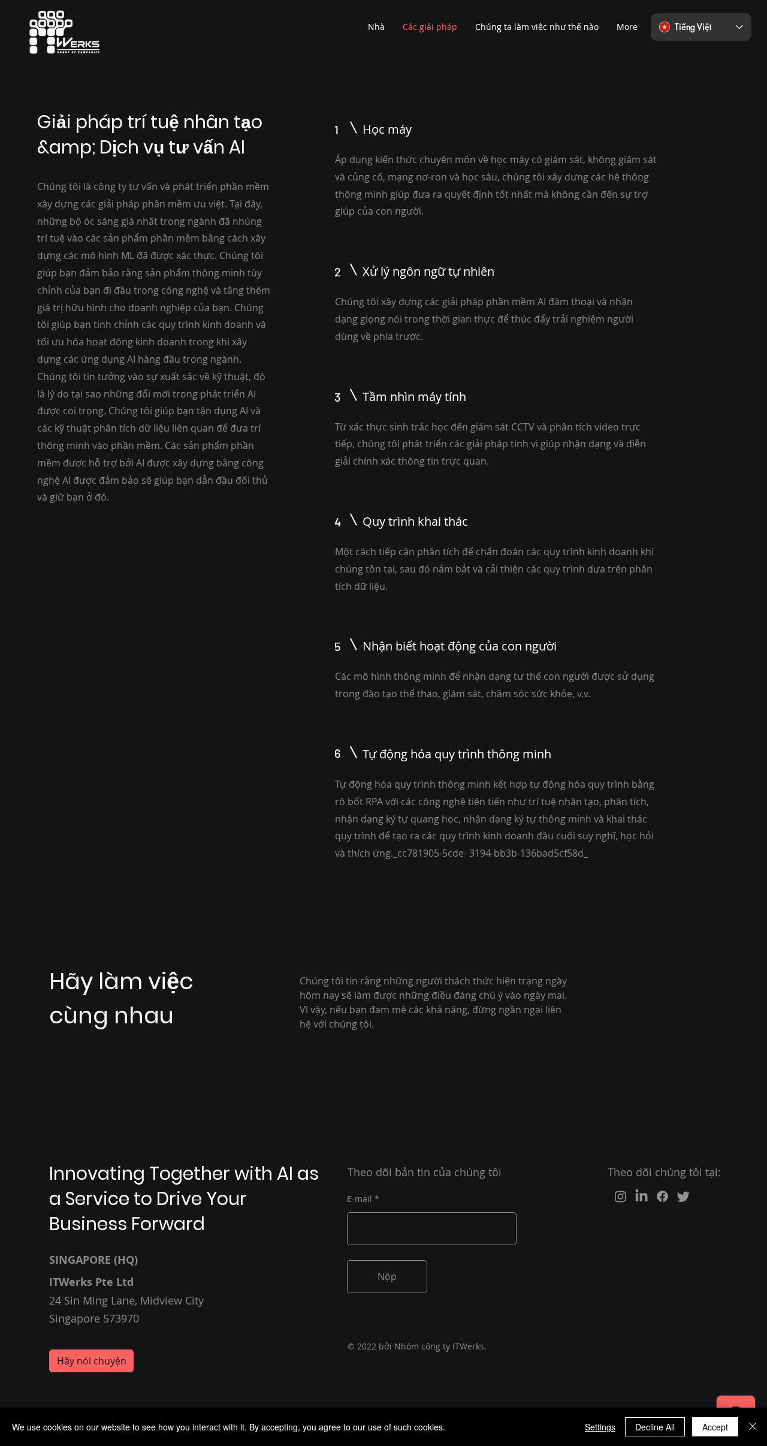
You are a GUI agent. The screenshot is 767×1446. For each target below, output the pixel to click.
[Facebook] (662, 1196)
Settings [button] (600, 1427)
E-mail (359, 1199)
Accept (715, 1427)
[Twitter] (683, 1196)
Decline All (655, 1427)
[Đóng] (752, 1426)
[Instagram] (620, 1196)
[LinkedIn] (641, 1196)
